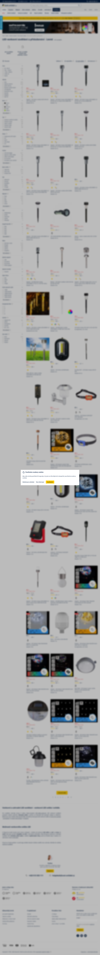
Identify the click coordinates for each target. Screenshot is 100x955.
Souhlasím (50, 482)
